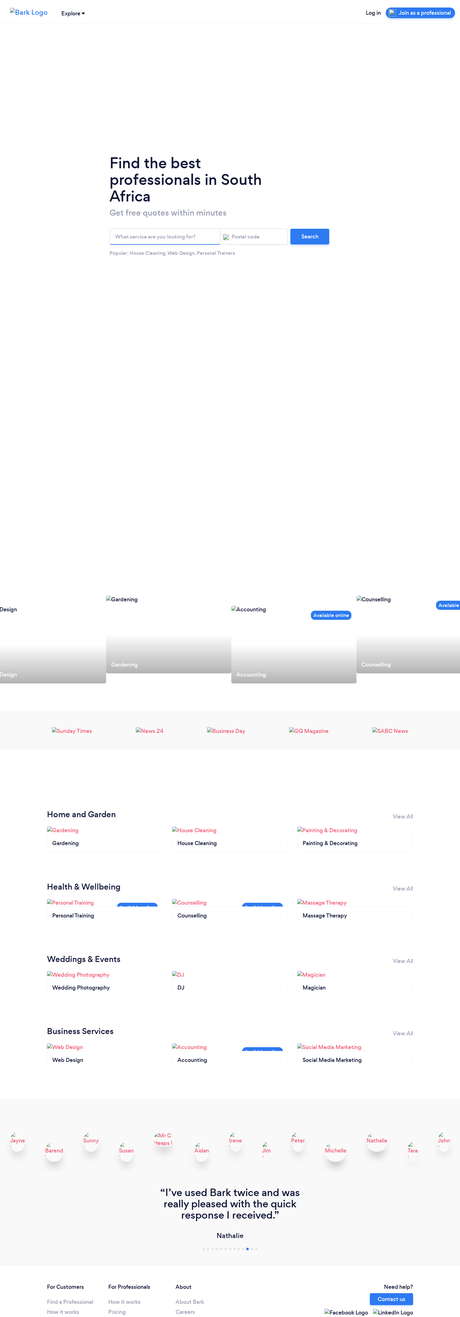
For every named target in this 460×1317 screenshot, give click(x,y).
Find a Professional (70, 1302)
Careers (185, 1312)
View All (403, 816)
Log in (373, 13)
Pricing (117, 1312)
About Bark (190, 1302)
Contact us (391, 1299)
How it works (63, 1312)
